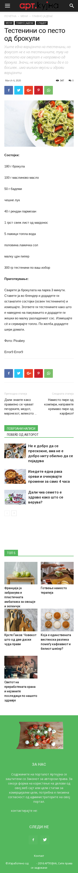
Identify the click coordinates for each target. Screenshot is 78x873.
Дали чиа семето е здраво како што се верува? (45, 497)
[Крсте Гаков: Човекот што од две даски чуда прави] (20, 620)
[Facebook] (33, 840)
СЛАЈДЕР (41, 22)
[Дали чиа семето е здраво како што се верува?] (15, 497)
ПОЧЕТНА (10, 16)
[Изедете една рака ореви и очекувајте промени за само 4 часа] (15, 476)
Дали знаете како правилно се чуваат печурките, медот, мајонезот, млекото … (20, 406)
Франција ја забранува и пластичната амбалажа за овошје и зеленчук (19, 597)
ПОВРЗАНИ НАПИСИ (21, 428)
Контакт (39, 856)
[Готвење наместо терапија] (57, 573)
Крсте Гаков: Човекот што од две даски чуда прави (20, 639)
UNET (32, 863)
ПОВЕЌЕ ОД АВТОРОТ (23, 434)
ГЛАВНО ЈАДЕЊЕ (42, 16)
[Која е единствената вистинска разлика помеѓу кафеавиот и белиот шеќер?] (57, 620)
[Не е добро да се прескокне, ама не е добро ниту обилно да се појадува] (15, 451)
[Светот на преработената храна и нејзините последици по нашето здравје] (20, 667)
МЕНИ (24, 16)
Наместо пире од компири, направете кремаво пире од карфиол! (59, 406)
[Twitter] (45, 840)
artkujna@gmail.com (52, 811)
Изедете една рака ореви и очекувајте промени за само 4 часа (49, 476)
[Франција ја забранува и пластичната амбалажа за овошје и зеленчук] (20, 573)
